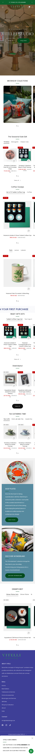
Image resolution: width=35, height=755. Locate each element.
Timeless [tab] (6, 142)
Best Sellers (5, 689)
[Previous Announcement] (3, 2)
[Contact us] (31, 751)
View (17, 108)
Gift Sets (4, 701)
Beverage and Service (9, 698)
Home (4, 685)
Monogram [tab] (14, 142)
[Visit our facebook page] (2, 725)
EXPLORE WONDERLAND (15, 575)
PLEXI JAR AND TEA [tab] (17, 419)
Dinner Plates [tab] (24, 594)
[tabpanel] (17, 161)
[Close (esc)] (32, 738)
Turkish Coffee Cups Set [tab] (14, 319)
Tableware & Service (8, 692)
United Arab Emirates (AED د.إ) (16, 734)
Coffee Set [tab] (30, 192)
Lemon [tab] (16, 250)
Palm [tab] (10, 250)
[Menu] (3, 7)
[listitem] (17, 2)
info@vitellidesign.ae (8, 720)
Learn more (11, 520)
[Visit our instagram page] (6, 725)
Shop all (10, 40)
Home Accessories (8, 695)
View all (16, 180)
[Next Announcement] (32, 2)
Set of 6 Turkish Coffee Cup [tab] (15, 192)
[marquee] (17, 309)
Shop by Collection (8, 705)
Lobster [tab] (23, 250)
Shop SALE (23, 40)
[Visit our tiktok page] (10, 725)
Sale (3, 711)
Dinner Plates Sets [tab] (12, 594)
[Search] (32, 7)
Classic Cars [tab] (24, 142)
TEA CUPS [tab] (7, 419)
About (4, 708)
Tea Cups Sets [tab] (29, 319)
